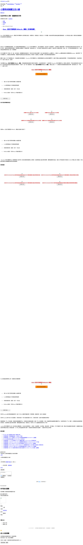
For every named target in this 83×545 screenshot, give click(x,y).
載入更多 (2, 469)
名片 (4, 24)
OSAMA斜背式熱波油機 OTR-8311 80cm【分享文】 (14, 439)
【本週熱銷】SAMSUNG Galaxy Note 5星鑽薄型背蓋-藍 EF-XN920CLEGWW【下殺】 (21, 442)
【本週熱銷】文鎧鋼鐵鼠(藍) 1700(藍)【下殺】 (13, 436)
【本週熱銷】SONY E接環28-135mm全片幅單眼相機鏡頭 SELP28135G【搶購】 (20, 437)
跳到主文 (2, 12)
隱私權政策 (48, 528)
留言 (10, 461)
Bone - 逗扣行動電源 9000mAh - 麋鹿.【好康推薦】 (19, 29)
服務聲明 (53, 528)
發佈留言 (2, 477)
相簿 (4, 21)
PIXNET (32, 528)
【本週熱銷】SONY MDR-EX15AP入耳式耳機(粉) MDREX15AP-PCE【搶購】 (19, 443)
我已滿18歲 (3, 542)
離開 (7, 542)
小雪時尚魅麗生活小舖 (10, 9)
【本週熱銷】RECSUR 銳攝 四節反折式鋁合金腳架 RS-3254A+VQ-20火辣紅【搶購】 (21, 447)
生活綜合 (10, 18)
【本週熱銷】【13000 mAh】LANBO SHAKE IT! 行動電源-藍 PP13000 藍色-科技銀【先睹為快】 (23, 444)
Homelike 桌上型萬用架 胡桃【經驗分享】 (12, 434)
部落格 (4, 22)
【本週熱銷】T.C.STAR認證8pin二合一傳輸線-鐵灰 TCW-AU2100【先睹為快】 (20, 440)
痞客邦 (7, 461)
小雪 (1, 455)
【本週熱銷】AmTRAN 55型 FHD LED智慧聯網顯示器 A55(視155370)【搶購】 (20, 446)
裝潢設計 (10, 465)
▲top (1, 467)
